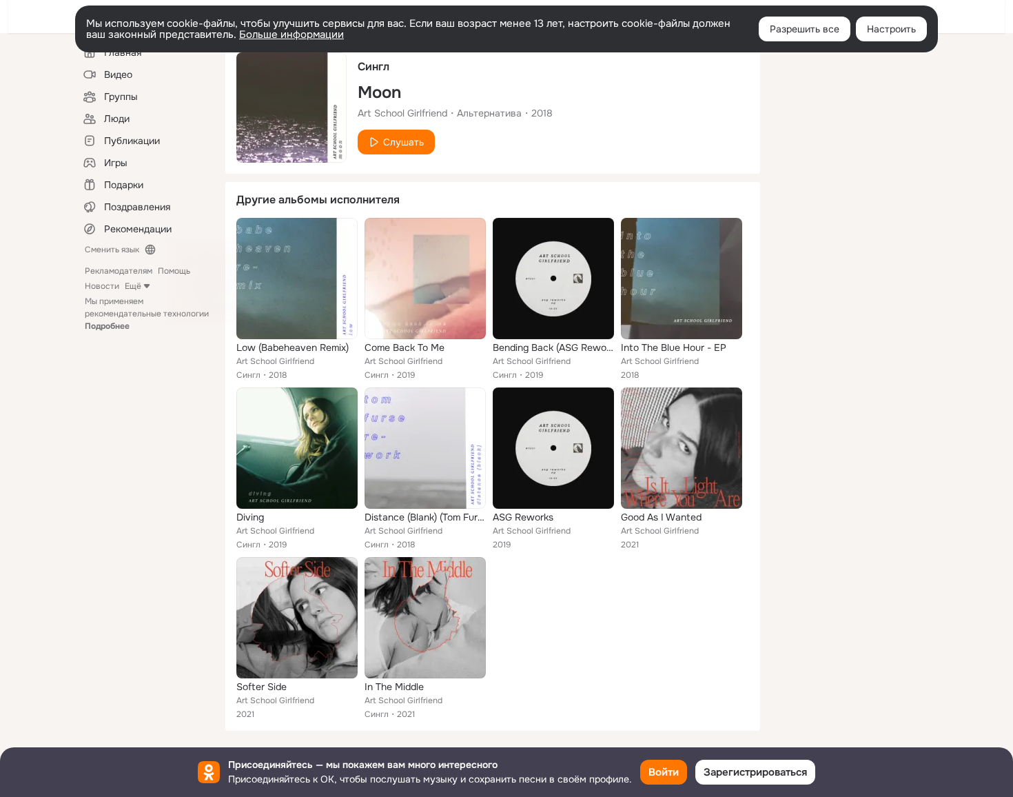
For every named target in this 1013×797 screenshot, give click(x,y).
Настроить (891, 29)
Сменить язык (112, 249)
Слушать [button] (403, 142)
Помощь (174, 270)
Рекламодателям (118, 270)
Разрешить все (804, 29)
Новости (102, 286)
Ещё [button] (133, 286)
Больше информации (291, 34)
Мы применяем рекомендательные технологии (147, 314)
